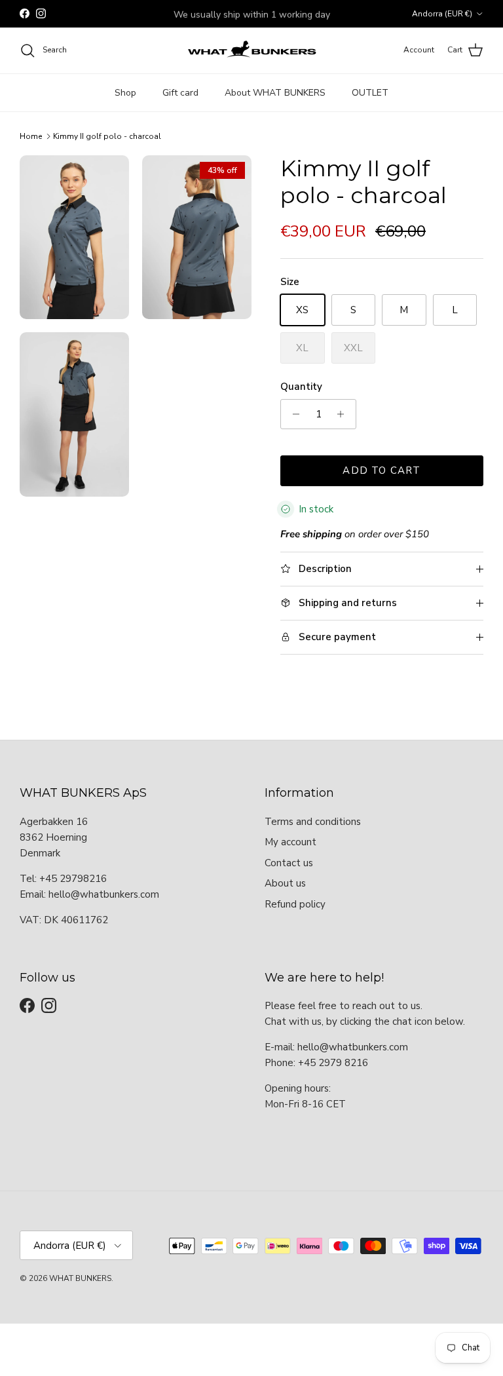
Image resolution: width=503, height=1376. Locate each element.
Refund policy (295, 904)
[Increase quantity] (344, 414)
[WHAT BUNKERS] (251, 50)
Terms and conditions (313, 821)
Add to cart (381, 470)
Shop (125, 92)
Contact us (289, 863)
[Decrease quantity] (292, 414)
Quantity (301, 386)
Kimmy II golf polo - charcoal (107, 136)
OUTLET (370, 92)
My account (290, 842)
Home (31, 136)
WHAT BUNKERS (80, 1278)
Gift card (180, 92)
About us (285, 883)
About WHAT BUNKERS (275, 92)
